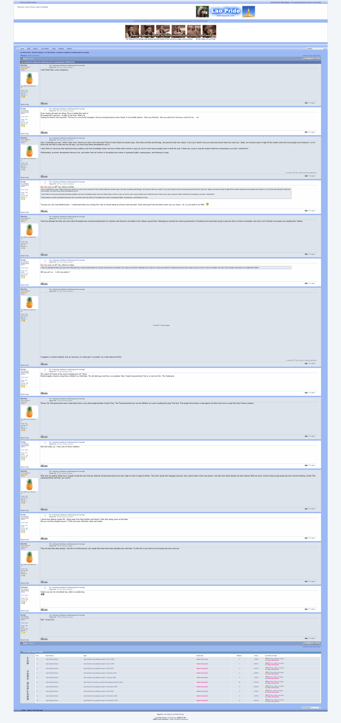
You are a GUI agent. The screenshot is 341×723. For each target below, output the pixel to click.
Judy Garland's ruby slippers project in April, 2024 (98, 691)
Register (45, 7)
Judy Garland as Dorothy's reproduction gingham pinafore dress (103, 682)
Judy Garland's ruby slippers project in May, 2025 (98, 668)
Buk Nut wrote (46, 187)
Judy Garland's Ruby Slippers (184, 21)
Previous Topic (307, 55)
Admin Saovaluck (33, 55)
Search (35, 48)
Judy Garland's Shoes (201, 21)
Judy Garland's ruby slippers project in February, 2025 (99, 673)
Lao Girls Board (50, 52)
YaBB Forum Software (160, 719)
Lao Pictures (153, 21)
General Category (38, 52)
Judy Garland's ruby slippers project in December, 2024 (100, 686)
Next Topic (317, 55)
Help (28, 48)
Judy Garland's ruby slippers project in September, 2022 (100, 700)
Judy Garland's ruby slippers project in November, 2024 (100, 696)
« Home (23, 710)
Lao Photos (144, 21)
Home (22, 48)
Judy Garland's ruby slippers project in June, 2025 (98, 663)
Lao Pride (137, 21)
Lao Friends (45, 48)
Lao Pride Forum (25, 52)
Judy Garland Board (52, 659)
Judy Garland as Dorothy (166, 21)
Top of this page (38, 710)
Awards (69, 48)
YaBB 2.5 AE (181, 717)
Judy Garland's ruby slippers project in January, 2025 (99, 677)
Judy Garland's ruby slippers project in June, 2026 (98, 659)
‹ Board (29, 710)
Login (38, 7)
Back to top (25, 104)
